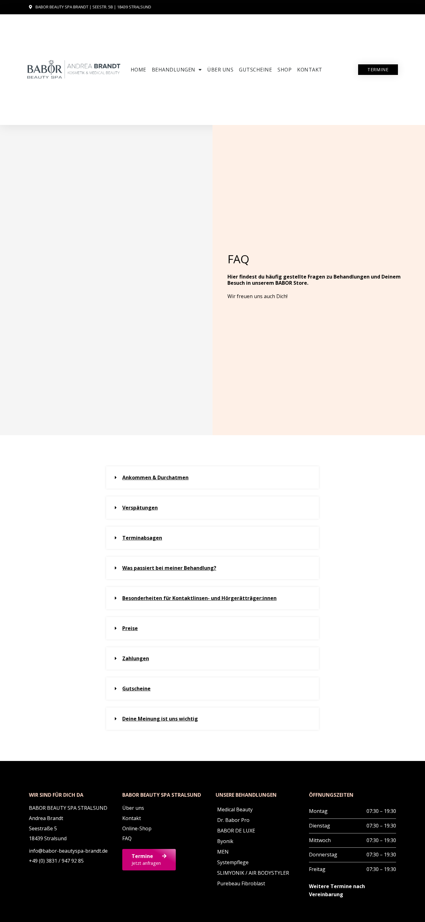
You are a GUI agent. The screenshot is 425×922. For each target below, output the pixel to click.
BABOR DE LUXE (236, 830)
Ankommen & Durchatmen (155, 477)
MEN (223, 851)
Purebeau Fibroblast (241, 883)
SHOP (285, 70)
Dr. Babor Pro (233, 820)
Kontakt (309, 70)
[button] (212, 477)
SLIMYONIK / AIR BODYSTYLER (253, 872)
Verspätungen (140, 507)
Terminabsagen (142, 537)
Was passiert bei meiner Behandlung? (169, 568)
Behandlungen (173, 70)
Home (138, 70)
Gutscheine (255, 70)
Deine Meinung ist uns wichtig (160, 718)
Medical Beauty (235, 809)
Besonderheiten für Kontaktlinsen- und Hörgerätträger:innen (199, 598)
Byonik (225, 841)
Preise (130, 628)
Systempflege (233, 862)
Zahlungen (135, 658)
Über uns (220, 70)
